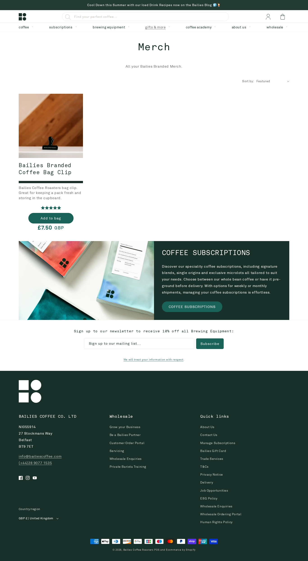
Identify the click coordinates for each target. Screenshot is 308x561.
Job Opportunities (214, 490)
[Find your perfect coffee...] (68, 17)
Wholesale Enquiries (126, 459)
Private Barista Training (128, 467)
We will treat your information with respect (154, 359)
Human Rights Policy (216, 522)
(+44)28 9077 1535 (35, 463)
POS (156, 549)
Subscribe (209, 344)
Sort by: (248, 81)
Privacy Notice (211, 474)
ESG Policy (208, 498)
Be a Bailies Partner (125, 435)
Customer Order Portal (127, 443)
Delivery (206, 482)
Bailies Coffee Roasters (138, 549)
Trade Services (211, 459)
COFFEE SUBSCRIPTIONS (192, 307)
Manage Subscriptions (217, 443)
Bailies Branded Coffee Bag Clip (45, 169)
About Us (207, 427)
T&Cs (204, 467)
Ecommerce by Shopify (180, 549)
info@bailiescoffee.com (40, 456)
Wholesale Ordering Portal (220, 514)
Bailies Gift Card (213, 451)
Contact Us (208, 435)
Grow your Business (125, 427)
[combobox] (145, 16)
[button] (27, 26)
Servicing (117, 451)
